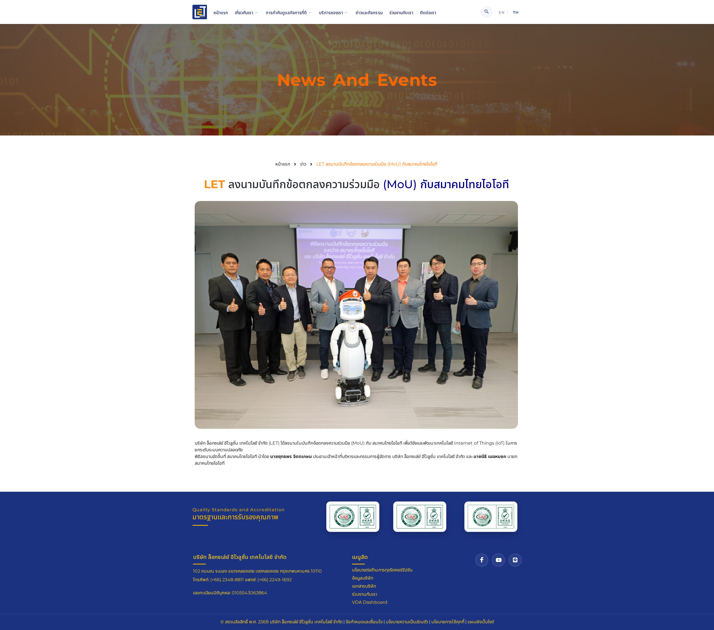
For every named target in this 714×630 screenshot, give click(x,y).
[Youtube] (498, 560)
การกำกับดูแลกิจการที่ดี (286, 12)
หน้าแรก (221, 12)
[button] (487, 12)
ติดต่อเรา (428, 12)
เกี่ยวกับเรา (244, 12)
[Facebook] (481, 560)
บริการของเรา (331, 12)
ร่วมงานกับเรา (401, 12)
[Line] (515, 560)
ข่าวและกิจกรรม (369, 12)
